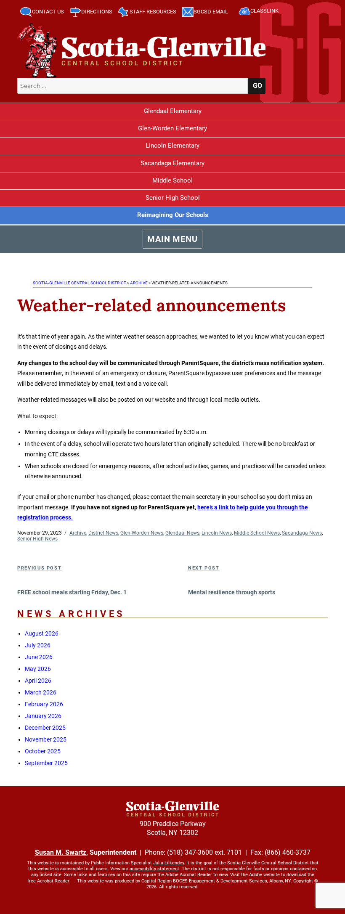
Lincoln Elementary (172, 145)
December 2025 (45, 727)
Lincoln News (217, 533)
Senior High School (173, 197)
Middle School (172, 180)
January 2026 (43, 716)
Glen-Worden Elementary (172, 128)
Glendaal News (182, 533)
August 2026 (41, 633)
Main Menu (172, 239)
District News (103, 533)
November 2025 (45, 739)
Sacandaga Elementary (172, 163)
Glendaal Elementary (173, 111)
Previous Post (39, 568)
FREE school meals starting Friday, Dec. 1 (72, 592)
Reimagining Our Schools (172, 215)
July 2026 (37, 645)
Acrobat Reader (53, 881)
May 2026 (38, 668)
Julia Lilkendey (168, 863)
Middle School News (257, 533)
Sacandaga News (302, 533)
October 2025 (43, 751)
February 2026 (44, 704)
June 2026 (39, 657)
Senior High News (37, 539)
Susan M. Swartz (60, 852)
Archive (77, 533)
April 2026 (38, 680)
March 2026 (40, 692)
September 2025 (46, 763)
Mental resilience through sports (231, 592)
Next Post (204, 568)
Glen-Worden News (141, 533)
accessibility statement (154, 869)
